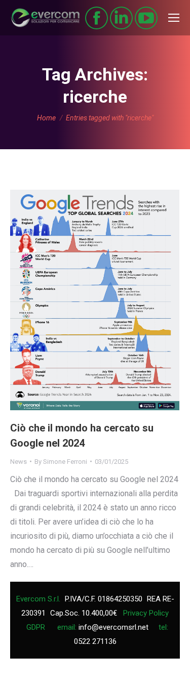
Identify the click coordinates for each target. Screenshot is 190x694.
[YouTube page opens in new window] (146, 18)
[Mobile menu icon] (174, 18)
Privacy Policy (146, 613)
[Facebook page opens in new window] (96, 18)
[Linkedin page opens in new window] (121, 18)
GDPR (35, 627)
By (60, 461)
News (18, 461)
